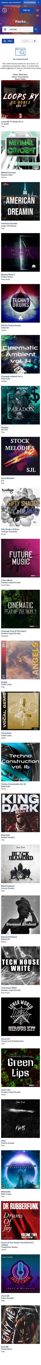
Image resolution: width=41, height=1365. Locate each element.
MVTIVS (4, 430)
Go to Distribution (29, 2)
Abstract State (6, 175)
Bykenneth (5, 939)
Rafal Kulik (5, 379)
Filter (10, 41)
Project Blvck (6, 1349)
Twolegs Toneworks (9, 532)
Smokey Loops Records (10, 583)
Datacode (5, 328)
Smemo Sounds (7, 888)
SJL (2, 481)
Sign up (26, 10)
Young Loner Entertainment (12, 1041)
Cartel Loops (6, 684)
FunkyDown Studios (9, 1247)
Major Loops (6, 1194)
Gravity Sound (7, 277)
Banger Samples (8, 837)
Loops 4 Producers (8, 226)
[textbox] (28, 41)
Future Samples (7, 1298)
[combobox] (28, 41)
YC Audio (5, 124)
